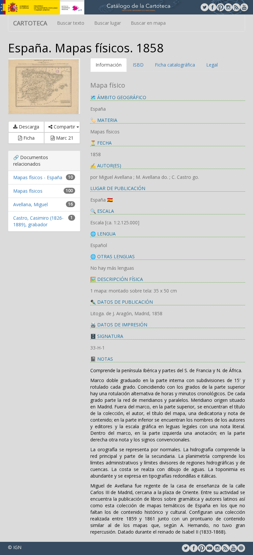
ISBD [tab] (138, 65)
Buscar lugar (107, 23)
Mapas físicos (27, 191)
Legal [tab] (212, 65)
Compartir (64, 127)
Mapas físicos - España (37, 177)
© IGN (14, 547)
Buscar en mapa (148, 23)
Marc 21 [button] (64, 138)
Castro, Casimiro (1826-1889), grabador (38, 221)
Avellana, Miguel (30, 204)
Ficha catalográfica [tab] (175, 65)
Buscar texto (70, 23)
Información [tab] (109, 65)
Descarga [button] (28, 127)
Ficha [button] (28, 138)
